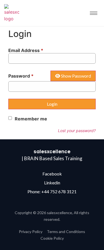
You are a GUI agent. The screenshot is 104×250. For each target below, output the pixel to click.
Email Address (25, 50)
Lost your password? (77, 130)
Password (21, 76)
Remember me (31, 119)
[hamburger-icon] (93, 13)
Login (52, 104)
